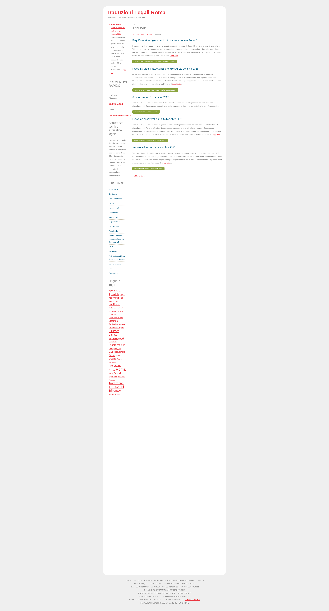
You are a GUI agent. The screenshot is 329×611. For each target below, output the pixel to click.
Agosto (112, 291)
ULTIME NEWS (115, 24)
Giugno (120, 327)
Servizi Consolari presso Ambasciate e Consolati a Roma (117, 239)
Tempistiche (113, 231)
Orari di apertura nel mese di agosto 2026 (118, 31)
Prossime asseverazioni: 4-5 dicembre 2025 (157, 119)
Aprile (122, 294)
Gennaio (113, 327)
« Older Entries (138, 176)
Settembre (118, 373)
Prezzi (111, 203)
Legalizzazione (117, 345)
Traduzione (116, 383)
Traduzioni (116, 387)
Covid (120, 318)
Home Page (113, 189)
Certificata (114, 304)
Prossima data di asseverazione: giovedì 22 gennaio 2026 (165, 68)
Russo (111, 373)
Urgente (117, 394)
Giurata (114, 331)
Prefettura (115, 365)
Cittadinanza (113, 314)
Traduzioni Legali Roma (142, 35)
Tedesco (112, 380)
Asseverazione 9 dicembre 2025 (150, 97)
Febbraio (113, 324)
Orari (111, 247)
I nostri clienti (114, 208)
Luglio (111, 348)
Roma (121, 369)
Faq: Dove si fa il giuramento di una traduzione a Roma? (164, 40)
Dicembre (113, 321)
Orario (117, 355)
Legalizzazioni (114, 222)
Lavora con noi (115, 264)
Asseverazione (116, 298)
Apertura (119, 291)
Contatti (112, 268)
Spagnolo (113, 377)
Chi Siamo (113, 194)
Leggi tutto (174, 56)
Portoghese (112, 362)
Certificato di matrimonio (116, 308)
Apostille (114, 294)
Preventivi (113, 251)
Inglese (113, 338)
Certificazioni (114, 226)
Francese (121, 324)
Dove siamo (113, 213)
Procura (112, 370)
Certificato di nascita (116, 311)
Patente (119, 359)
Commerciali (113, 318)
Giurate (113, 334)
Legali (121, 338)
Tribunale (115, 390)
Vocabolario (113, 273)
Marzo (112, 352)
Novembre (120, 352)
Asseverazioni (114, 217)
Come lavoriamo (115, 199)
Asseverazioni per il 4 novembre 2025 (153, 147)
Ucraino (111, 394)
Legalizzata (113, 342)
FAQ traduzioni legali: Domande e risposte (117, 257)
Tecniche (121, 377)
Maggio (117, 348)
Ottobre (112, 358)
